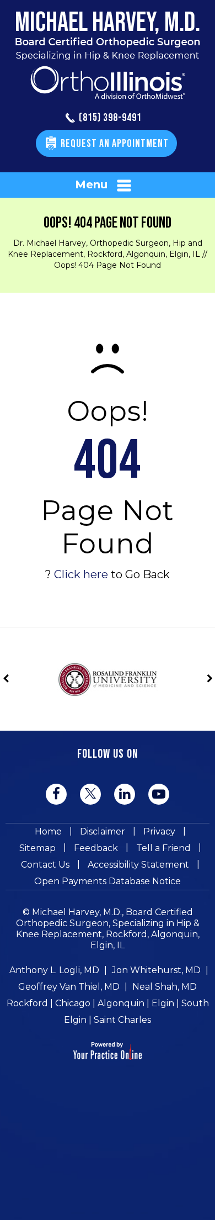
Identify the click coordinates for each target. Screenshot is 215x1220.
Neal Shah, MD (164, 986)
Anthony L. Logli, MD (54, 970)
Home (48, 831)
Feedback (96, 848)
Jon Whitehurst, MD (156, 970)
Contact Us (45, 864)
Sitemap (37, 848)
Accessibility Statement (138, 864)
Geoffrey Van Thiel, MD (69, 986)
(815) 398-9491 (110, 118)
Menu (91, 184)
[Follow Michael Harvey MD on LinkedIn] (124, 794)
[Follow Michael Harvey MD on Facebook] (56, 794)
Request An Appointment (115, 143)
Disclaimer (102, 831)
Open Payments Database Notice (107, 881)
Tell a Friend (163, 848)
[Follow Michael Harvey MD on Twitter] (90, 793)
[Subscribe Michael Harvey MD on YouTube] (158, 794)
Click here (81, 574)
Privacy (159, 831)
